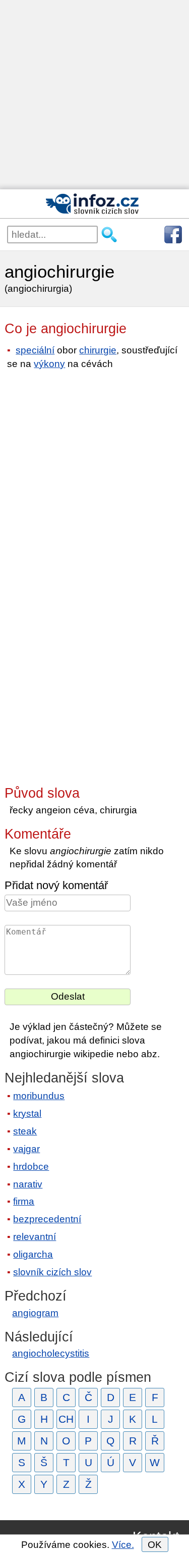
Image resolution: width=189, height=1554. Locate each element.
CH (66, 1419)
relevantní (34, 1236)
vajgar (26, 1149)
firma (23, 1201)
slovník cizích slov (52, 1272)
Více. (123, 1544)
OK (155, 1544)
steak (25, 1131)
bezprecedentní (47, 1219)
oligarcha (33, 1254)
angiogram (35, 1313)
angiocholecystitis (50, 1353)
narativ (27, 1184)
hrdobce (31, 1166)
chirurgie (97, 350)
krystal (27, 1113)
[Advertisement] (94, 94)
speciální (35, 350)
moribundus (39, 1096)
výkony (49, 363)
